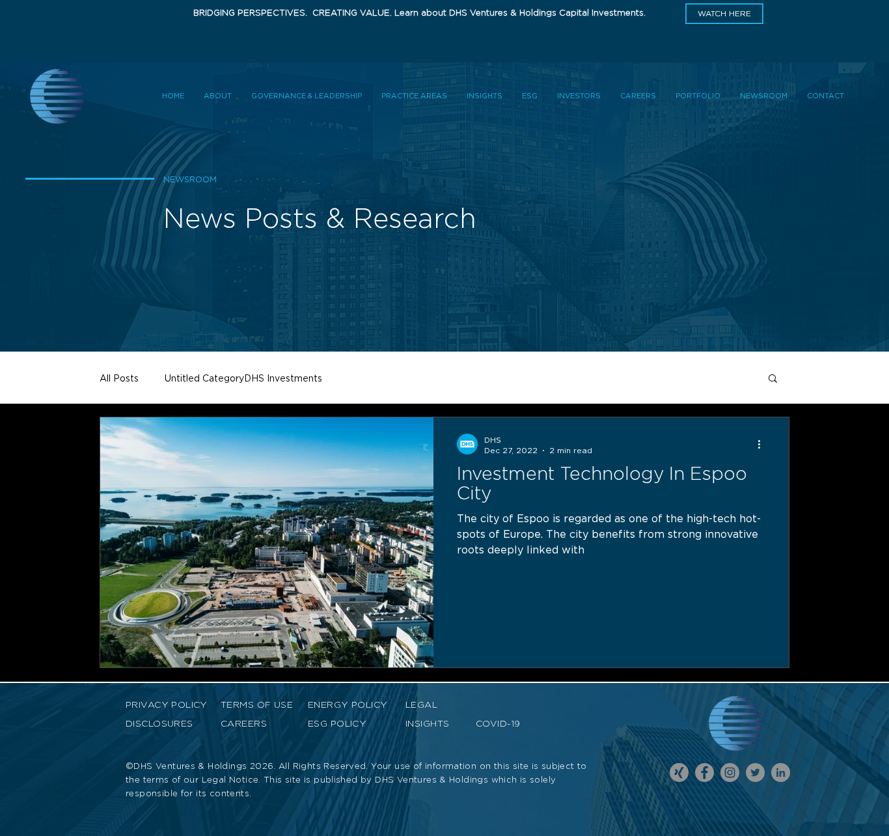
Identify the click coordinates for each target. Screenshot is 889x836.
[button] (724, 13)
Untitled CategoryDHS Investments (243, 378)
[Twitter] (755, 772)
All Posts (119, 378)
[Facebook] (704, 772)
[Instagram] (729, 772)
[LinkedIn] (780, 772)
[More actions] (763, 444)
